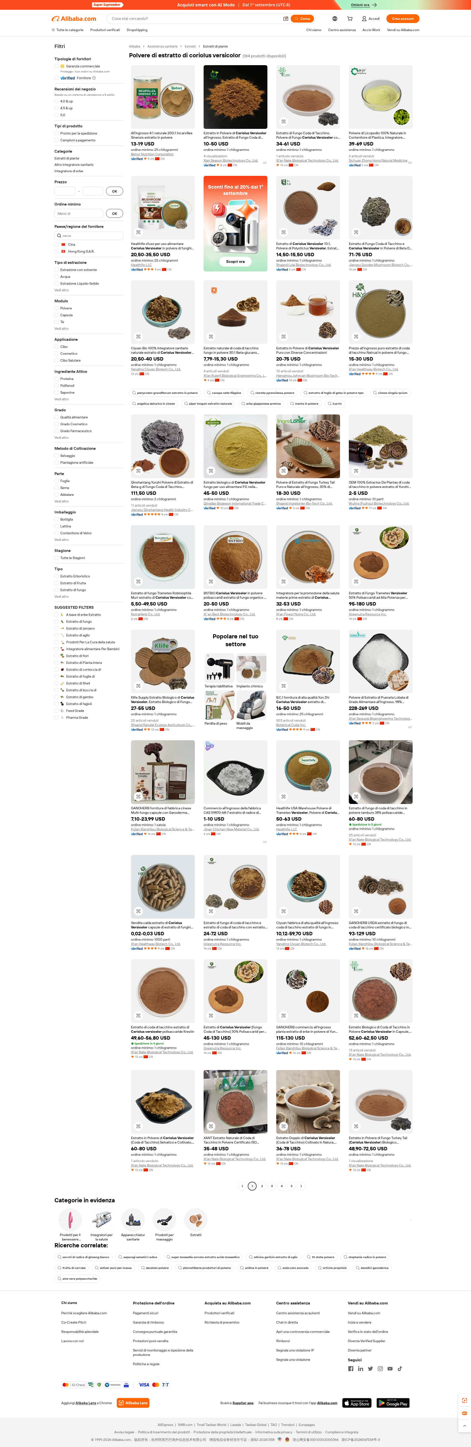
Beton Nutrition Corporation (152, 154)
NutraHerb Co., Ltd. (145, 614)
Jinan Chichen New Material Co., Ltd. (231, 829)
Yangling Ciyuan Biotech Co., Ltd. (156, 369)
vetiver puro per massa (116, 1268)
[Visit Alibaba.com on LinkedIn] (361, 1369)
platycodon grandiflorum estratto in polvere (167, 393)
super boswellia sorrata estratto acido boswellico (205, 1257)
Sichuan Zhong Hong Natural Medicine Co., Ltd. (381, 160)
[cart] (350, 19)
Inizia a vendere (359, 1322)
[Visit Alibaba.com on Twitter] (370, 1369)
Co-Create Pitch (73, 1322)
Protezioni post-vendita (150, 1341)
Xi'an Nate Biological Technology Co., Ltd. (307, 160)
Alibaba (134, 46)
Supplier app (243, 1403)
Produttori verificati (219, 1313)
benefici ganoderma (375, 1268)
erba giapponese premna (263, 403)
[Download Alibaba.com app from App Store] (357, 1403)
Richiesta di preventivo (222, 1322)
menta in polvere (306, 403)
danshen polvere (157, 1268)
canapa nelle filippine (226, 393)
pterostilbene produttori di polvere (207, 1268)
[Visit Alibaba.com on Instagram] (380, 1369)
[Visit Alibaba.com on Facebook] (351, 1369)
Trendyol (287, 1425)
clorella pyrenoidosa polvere (274, 393)
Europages (307, 1425)
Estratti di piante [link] (215, 46)
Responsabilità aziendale (80, 1332)
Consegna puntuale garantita (155, 1332)
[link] (464, 1400)
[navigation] (88, 616)
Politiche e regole (146, 1364)
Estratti (190, 46)
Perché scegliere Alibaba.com (84, 1313)
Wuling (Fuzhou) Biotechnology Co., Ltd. (379, 503)
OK (114, 191)
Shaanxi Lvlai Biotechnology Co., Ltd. (303, 265)
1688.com (185, 1425)
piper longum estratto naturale (210, 403)
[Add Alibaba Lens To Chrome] (133, 1403)
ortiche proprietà (335, 1268)
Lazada (235, 1425)
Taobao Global (255, 1425)
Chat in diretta (287, 1322)
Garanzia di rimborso (148, 1322)
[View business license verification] (279, 1439)
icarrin (337, 403)
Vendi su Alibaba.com (364, 1313)
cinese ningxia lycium (392, 393)
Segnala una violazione (293, 1360)
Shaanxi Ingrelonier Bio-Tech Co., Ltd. (304, 503)
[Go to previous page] (242, 1186)
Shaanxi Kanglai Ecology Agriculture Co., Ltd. (163, 725)
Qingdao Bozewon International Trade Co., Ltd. (235, 503)
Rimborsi (283, 1341)
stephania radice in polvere (367, 1257)
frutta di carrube (74, 1268)
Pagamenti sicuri (145, 1313)
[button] (286, 19)
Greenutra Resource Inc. (368, 614)
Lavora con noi (72, 1341)
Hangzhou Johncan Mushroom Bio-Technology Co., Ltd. (308, 375)
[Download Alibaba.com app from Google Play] (393, 1403)
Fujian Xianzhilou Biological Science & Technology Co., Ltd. (163, 829)
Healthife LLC (141, 265)
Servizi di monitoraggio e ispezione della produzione (163, 1352)
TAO (274, 1425)
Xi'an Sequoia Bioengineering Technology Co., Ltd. (381, 718)
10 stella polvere (323, 1257)
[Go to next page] (301, 1186)
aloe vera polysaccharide (80, 1278)
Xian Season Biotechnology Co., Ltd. (231, 160)
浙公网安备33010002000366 (316, 1440)
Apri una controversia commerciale (303, 1332)
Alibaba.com (327, 1403)
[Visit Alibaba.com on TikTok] (400, 1369)
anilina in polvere (256, 1268)
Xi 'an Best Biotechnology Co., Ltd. (229, 614)
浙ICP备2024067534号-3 (360, 1440)
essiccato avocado (296, 1268)
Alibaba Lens (86, 1403)
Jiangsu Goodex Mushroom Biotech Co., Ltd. (381, 265)
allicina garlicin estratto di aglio (276, 1257)
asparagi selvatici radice (140, 1257)
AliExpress (165, 1425)
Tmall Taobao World (211, 1425)
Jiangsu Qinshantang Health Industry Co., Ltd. (163, 510)
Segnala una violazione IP (295, 1350)
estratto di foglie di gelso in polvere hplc (336, 393)
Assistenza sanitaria (162, 46)
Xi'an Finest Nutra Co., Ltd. (296, 614)
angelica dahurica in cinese (156, 403)
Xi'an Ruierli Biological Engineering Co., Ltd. (235, 375)
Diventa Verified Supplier (366, 1341)
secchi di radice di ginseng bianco (86, 1257)
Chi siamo (69, 1303)
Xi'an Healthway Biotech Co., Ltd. (373, 369)
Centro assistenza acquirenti (298, 1313)
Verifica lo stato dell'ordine (368, 1332)
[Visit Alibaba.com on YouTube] (390, 1369)
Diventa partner (360, 1350)
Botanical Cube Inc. (291, 725)
